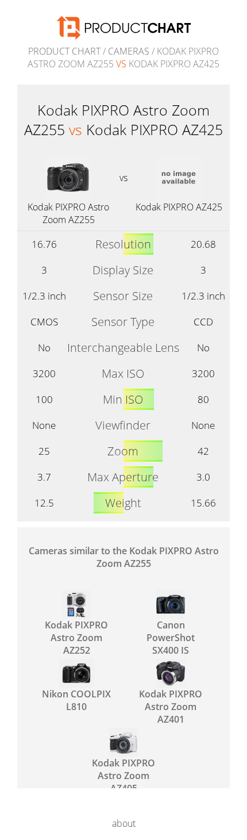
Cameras (128, 51)
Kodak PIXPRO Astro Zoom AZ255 (68, 213)
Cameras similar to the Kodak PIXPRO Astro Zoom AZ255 (124, 557)
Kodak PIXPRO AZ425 (179, 207)
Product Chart (64, 51)
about (124, 823)
